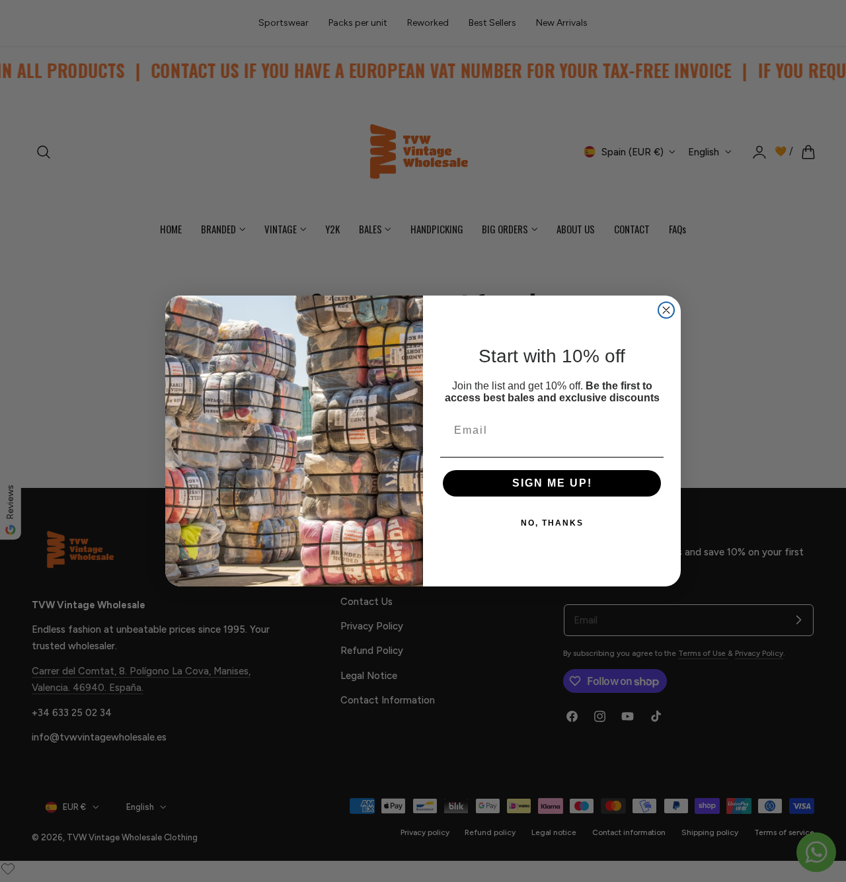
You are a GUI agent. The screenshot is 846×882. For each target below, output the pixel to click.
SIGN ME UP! (552, 483)
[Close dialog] (666, 310)
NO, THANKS (552, 523)
